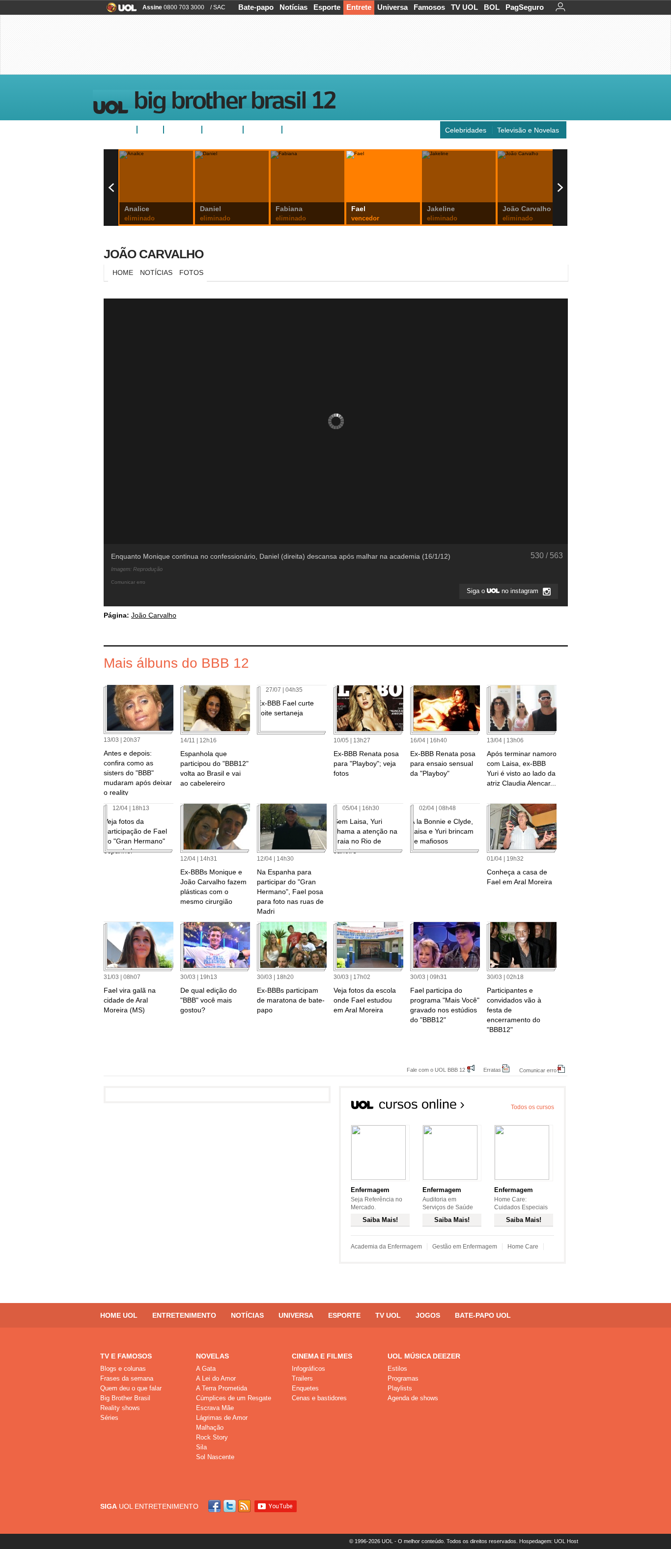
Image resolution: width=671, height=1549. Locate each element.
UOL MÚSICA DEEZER (424, 1356)
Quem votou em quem (321, 130)
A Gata (206, 1368)
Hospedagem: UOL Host (548, 1541)
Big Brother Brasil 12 (234, 102)
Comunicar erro (538, 1070)
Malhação (210, 1427)
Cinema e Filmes (322, 1356)
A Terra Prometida (221, 1388)
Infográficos (308, 1368)
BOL (492, 7)
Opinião (218, 130)
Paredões (263, 130)
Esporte (326, 7)
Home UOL (119, 1315)
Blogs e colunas (123, 1368)
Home (122, 272)
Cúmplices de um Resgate (233, 1398)
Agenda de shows (413, 1398)
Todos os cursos (532, 1107)
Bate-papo (256, 7)
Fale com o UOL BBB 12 (436, 1069)
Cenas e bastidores (319, 1398)
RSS (245, 1506)
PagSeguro (524, 7)
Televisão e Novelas (528, 130)
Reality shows (120, 1408)
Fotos (150, 130)
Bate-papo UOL (483, 1315)
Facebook (215, 1506)
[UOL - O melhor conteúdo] (118, 10)
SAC (219, 7)
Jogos (428, 1315)
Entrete (358, 7)
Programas (403, 1378)
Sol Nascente (215, 1457)
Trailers (302, 1378)
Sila (201, 1447)
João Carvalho (153, 254)
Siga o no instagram (503, 591)
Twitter (230, 1506)
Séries (109, 1417)
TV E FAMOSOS (126, 1356)
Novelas (212, 1356)
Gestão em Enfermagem (464, 1246)
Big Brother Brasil (125, 1398)
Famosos (429, 7)
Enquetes (182, 130)
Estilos (397, 1368)
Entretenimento (184, 1315)
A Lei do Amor (216, 1378)
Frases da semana (126, 1378)
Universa (392, 7)
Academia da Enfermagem (386, 1246)
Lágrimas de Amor (222, 1417)
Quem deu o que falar (131, 1388)
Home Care (522, 1246)
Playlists (400, 1388)
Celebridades (465, 130)
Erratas (492, 1069)
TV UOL (464, 7)
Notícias (294, 7)
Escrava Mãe (215, 1408)
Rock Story (212, 1437)
